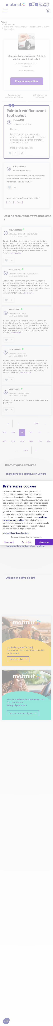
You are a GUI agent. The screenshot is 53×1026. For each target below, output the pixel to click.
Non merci (9, 542)
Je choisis (26, 542)
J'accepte (44, 542)
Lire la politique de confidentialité (16, 533)
